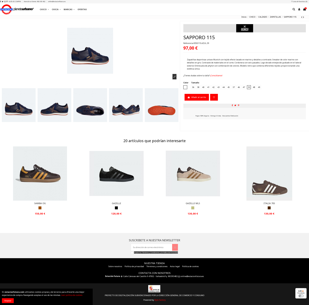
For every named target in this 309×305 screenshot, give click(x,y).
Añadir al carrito (198, 97)
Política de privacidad (134, 266)
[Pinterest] (238, 105)
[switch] (301, 295)
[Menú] (305, 289)
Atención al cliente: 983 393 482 (35, 1)
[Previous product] (302, 17)
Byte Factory (160, 300)
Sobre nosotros (115, 266)
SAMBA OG (40, 203)
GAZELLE (116, 203)
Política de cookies (190, 266)
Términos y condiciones (157, 266)
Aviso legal (175, 266)
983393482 (173, 276)
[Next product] (303, 17)
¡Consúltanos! (216, 75)
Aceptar (7, 300)
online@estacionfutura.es (57, 1)
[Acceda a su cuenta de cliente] (299, 9)
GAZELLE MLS (193, 203)
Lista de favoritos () (300, 1)
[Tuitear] (235, 105)
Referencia (188, 43)
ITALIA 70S (269, 203)
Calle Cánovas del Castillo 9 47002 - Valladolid (144, 276)
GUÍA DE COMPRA (15, 1)
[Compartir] (232, 105)
